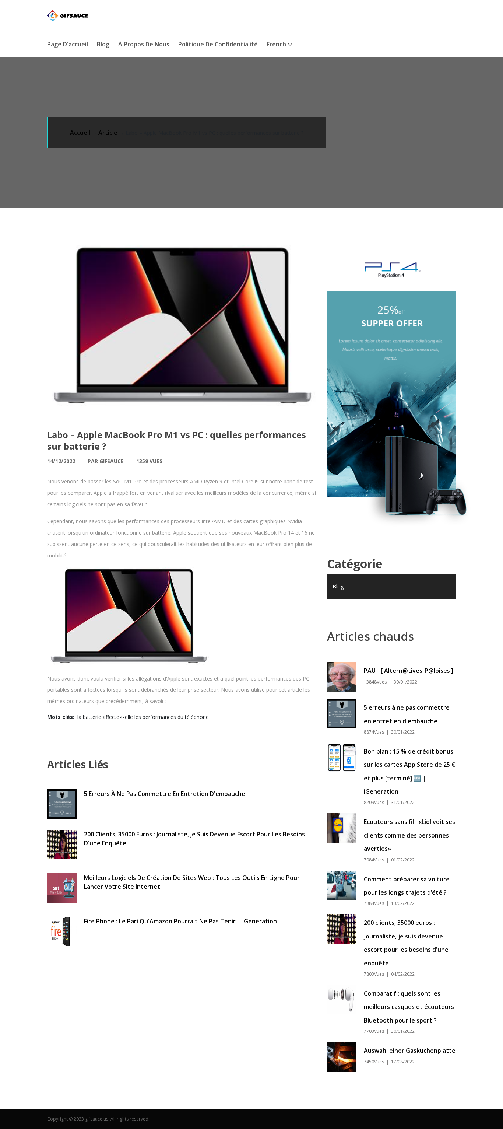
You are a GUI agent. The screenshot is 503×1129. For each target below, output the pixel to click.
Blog (103, 44)
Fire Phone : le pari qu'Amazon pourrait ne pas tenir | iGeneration (180, 921)
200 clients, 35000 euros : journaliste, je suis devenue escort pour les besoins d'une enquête (194, 838)
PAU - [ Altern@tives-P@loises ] (408, 671)
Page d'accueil (67, 44)
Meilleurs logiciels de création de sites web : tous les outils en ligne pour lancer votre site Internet (192, 882)
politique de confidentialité (218, 44)
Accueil (80, 133)
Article (107, 133)
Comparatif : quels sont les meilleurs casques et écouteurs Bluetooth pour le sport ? (409, 1006)
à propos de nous (143, 44)
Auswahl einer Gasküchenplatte (409, 1050)
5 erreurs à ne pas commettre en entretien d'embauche (164, 794)
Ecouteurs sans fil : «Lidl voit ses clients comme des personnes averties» (409, 835)
